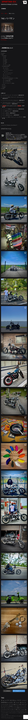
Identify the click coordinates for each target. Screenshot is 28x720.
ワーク (23, 707)
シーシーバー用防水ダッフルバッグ (10, 109)
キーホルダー (6, 68)
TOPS (5, 63)
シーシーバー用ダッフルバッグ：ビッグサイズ (12, 117)
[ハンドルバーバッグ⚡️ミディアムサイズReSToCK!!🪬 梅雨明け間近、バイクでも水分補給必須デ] (14, 538)
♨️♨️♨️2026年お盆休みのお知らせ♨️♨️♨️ (11, 105)
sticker (7, 714)
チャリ (17, 704)
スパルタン (10, 702)
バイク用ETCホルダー (7, 111)
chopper (11, 706)
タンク (20, 707)
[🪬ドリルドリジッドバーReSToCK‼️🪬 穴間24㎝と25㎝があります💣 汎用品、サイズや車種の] (14, 676)
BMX (18, 707)
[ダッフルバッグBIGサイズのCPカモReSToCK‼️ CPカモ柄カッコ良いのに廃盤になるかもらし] (14, 648)
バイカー (17, 702)
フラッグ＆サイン (7, 76)
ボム (21, 712)
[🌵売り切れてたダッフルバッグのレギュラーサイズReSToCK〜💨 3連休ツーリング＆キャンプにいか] (14, 566)
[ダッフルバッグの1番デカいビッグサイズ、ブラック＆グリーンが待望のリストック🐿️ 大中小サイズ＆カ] (14, 401)
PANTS (5, 61)
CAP (5, 58)
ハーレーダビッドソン (18, 706)
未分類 (3, 88)
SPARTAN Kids (6, 129)
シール (11, 707)
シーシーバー (7, 711)
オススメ (4, 85)
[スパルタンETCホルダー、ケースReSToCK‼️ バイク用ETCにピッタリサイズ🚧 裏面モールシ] (14, 346)
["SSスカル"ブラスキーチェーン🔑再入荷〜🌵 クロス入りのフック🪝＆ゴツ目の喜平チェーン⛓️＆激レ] (14, 621)
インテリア (6, 67)
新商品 (4, 87)
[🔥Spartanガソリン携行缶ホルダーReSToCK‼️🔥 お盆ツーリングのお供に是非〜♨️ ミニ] (14, 374)
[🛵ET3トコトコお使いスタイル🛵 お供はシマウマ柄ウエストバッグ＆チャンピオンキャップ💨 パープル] (14, 593)
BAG (5, 57)
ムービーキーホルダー (9, 70)
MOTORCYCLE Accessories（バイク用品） (10, 78)
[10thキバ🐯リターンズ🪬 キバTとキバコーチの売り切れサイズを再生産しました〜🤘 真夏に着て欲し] (14, 484)
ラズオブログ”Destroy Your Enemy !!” (9, 125)
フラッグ (24, 702)
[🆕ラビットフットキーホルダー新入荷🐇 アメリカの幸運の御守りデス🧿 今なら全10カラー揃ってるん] (14, 456)
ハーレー (24, 700)
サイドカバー (22, 711)
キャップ (9, 709)
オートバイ (3, 711)
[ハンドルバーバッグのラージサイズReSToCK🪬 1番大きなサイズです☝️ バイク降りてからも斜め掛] (14, 154)
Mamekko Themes (10, 717)
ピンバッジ (6, 75)
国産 (25, 709)
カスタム (13, 700)
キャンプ (6, 709)
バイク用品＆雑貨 (7, 80)
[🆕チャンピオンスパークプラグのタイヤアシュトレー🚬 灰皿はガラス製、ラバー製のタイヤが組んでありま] (14, 429)
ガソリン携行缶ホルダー (7, 115)
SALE (4, 84)
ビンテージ (5, 706)
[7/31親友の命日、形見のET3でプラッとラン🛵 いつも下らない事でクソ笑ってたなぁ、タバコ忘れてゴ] (14, 292)
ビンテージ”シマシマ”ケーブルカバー (10, 100)
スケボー (22, 709)
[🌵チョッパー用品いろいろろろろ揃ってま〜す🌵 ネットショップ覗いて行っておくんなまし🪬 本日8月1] (14, 209)
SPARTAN (4, 702)
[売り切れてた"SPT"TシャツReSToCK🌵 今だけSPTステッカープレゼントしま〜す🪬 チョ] (14, 511)
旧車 (16, 709)
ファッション (13, 711)
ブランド (10, 712)
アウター (19, 709)
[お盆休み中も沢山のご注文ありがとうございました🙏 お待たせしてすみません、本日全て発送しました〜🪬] (14, 182)
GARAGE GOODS (6, 66)
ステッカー (6, 71)
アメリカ (11, 704)
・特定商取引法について (7, 48)
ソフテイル (18, 711)
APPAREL (5, 55)
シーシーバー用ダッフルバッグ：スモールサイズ (12, 97)
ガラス (19, 712)
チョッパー (5, 700)
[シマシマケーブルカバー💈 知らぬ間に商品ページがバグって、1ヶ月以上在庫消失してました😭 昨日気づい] (14, 237)
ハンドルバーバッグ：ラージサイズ (10, 95)
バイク (18, 700)
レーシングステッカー (9, 72)
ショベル (15, 707)
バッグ (24, 706)
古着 (14, 704)
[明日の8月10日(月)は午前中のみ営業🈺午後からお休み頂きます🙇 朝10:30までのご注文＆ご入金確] (14, 264)
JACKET (5, 59)
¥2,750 (7, 37)
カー (7, 704)
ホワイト (7, 712)
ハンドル (8, 707)
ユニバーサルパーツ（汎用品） (9, 83)
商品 (3, 54)
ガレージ (13, 709)
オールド (14, 712)
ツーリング (3, 704)
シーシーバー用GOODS (8, 79)
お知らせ (3, 53)
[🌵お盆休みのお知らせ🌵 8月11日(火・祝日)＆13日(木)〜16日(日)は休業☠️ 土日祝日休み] (14, 319)
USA (20, 704)
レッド (17, 712)
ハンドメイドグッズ (7, 74)
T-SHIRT (5, 62)
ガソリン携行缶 (5, 113)
